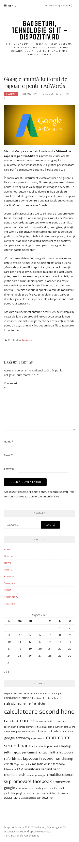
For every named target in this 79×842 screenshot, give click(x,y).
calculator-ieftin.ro (46, 721)
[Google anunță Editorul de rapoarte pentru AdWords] (39, 125)
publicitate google (13, 793)
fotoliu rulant (66, 731)
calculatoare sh (19, 720)
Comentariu (10, 385)
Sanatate (9, 583)
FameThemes (31, 835)
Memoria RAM (13, 769)
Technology (11, 597)
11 (19, 642)
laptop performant (25, 752)
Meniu (12, 5)
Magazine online (23, 764)
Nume (8, 441)
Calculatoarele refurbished (44, 698)
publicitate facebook (53, 788)
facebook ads (49, 731)
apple (59, 693)
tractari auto (12, 797)
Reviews (11, 93)
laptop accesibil (51, 746)
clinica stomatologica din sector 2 (36, 726)
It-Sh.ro (36, 746)
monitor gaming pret (37, 775)
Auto (7, 549)
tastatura (65, 793)
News (7, 563)
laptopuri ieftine (48, 752)
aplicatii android (46, 693)
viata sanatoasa (28, 797)
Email (8, 455)
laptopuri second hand (43, 758)
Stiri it (7, 590)
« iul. (7, 672)
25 (19, 655)
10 (9, 642)
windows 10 (45, 797)
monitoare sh (14, 774)
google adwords (16, 738)
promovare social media (28, 788)
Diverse (9, 556)
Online (8, 569)
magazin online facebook (48, 764)
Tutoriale (9, 603)
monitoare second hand (42, 769)
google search (36, 738)
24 (9, 655)
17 (9, 648)
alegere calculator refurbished (20, 693)
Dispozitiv (29, 93)
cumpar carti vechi (64, 726)
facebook (33, 731)
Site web (9, 468)
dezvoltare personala (15, 731)
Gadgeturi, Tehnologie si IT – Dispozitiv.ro (40, 30)
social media (53, 793)
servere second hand (35, 793)
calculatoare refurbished (26, 703)
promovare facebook (30, 781)
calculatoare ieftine (16, 698)
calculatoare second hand (39, 711)
